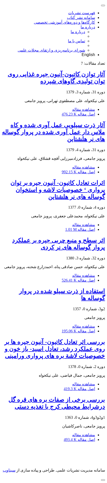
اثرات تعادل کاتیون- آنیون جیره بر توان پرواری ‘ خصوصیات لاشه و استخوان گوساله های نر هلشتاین (57, 190)
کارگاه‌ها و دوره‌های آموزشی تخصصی (64, 22)
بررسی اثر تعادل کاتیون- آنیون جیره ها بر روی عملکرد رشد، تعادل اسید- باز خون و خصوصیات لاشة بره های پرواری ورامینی (54, 349)
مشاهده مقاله (83, 109)
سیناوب (9, 470)
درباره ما (88, 27)
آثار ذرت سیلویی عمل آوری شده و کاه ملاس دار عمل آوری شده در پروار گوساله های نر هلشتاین (53, 132)
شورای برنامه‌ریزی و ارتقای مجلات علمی (51, 50)
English (88, 55)
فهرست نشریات (81, 13)
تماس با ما (76, 41)
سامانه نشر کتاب (81, 17)
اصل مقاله (78, 114)
